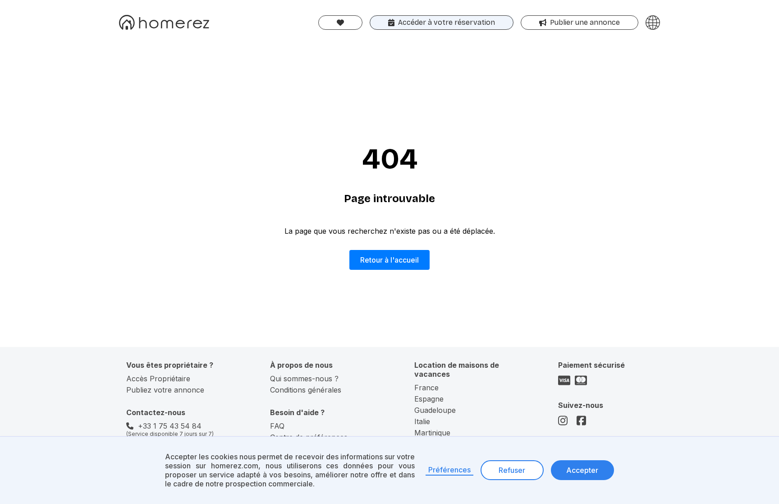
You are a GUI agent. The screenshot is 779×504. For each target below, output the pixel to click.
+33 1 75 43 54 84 (170, 425)
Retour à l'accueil (389, 259)
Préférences (449, 469)
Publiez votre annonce (165, 389)
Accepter (582, 470)
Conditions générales (305, 389)
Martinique (432, 432)
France (426, 387)
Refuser (512, 470)
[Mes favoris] (340, 22)
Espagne (429, 398)
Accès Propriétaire (158, 378)
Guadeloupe (435, 410)
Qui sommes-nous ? (304, 378)
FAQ (277, 425)
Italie (422, 421)
